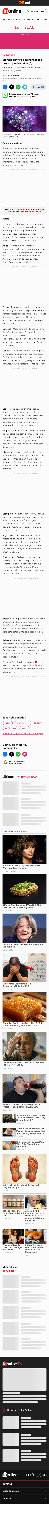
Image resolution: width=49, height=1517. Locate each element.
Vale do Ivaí (30, 19)
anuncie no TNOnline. (31, 211)
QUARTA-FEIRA (10, 728)
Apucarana (10, 19)
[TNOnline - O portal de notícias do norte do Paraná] (12, 11)
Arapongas (20, 19)
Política (46, 19)
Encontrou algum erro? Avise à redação (23, 733)
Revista (24, 27)
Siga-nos (36, 87)
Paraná (39, 19)
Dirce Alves (34, 665)
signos (24, 728)
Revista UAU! (29, 776)
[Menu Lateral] (4, 20)
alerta (7, 723)
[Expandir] (45, 1498)
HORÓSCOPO (21, 723)
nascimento (37, 723)
